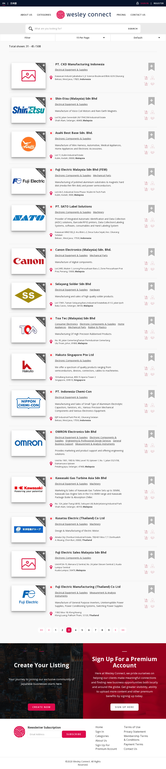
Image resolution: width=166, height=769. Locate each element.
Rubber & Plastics (97, 327)
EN (3, 3)
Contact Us (137, 14)
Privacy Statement (135, 731)
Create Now (41, 707)
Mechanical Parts (102, 175)
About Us (26, 14)
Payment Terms (133, 744)
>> (123, 630)
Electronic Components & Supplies (73, 138)
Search (132, 28)
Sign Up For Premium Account (106, 747)
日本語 (13, 3)
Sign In (144, 3)
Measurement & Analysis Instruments (95, 443)
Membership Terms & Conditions (136, 738)
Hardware (95, 289)
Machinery (98, 212)
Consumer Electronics (66, 324)
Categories (44, 14)
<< (41, 630)
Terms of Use (132, 727)
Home (99, 727)
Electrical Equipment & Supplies (71, 69)
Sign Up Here (124, 707)
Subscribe (73, 734)
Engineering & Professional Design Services (88, 440)
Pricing (121, 14)
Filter (27, 37)
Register (159, 3)
